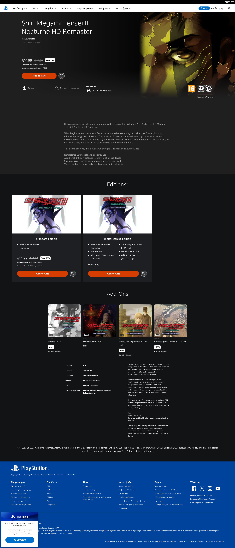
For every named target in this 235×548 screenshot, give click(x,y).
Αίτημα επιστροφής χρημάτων (131, 504)
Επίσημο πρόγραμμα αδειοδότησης (168, 504)
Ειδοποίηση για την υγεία (164, 497)
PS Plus (66, 8)
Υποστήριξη (122, 8)
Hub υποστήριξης (126, 486)
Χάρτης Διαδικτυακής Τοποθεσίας (174, 541)
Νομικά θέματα (111, 541)
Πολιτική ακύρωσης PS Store (165, 490)
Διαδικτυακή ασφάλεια (92, 493)
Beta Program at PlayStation (201, 503)
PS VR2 (49, 493)
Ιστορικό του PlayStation (21, 504)
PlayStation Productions (20, 497)
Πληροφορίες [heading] (18, 482)
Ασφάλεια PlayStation (127, 490)
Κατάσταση (123, 493)
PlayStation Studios (18, 493)
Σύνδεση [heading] (195, 482)
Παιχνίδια (49, 8)
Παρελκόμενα (84, 8)
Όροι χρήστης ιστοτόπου (148, 541)
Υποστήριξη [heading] (125, 482)
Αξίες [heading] (85, 482)
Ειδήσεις (103, 8)
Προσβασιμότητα (90, 490)
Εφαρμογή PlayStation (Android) (203, 499)
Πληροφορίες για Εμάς (20, 501)
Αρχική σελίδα (17, 475)
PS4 (48, 490)
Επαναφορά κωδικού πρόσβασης (132, 501)
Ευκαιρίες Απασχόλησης (21, 490)
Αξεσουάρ (51, 501)
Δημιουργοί (159, 501)
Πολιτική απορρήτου (128, 541)
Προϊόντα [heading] (52, 482)
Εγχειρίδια (123, 508)
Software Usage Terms (215, 541)
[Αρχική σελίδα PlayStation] (6, 8)
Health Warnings (134, 415)
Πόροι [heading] (157, 482)
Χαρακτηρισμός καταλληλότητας (167, 493)
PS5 (34, 8)
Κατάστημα (19, 8)
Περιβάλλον (87, 486)
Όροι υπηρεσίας (160, 486)
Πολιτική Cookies (197, 541)
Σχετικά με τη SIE (18, 486)
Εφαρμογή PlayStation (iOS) (201, 495)
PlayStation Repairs (126, 497)
